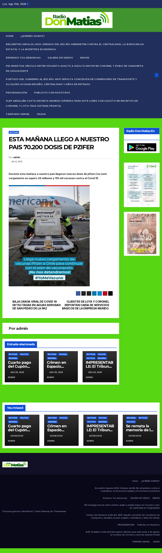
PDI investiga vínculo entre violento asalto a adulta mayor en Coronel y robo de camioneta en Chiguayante (74, 68)
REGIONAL (13, 358)
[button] (152, 75)
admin (16, 157)
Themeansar (59, 511)
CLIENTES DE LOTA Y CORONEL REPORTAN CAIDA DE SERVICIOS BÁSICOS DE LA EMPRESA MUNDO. (85, 305)
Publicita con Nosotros (52, 92)
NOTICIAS (14, 132)
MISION (84, 57)
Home (9, 36)
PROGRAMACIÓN (16, 92)
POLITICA (24, 354)
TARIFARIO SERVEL (18, 114)
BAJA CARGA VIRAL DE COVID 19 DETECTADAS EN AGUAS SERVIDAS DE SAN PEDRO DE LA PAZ (36, 305)
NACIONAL (131, 418)
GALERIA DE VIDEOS (60, 57)
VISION (41, 114)
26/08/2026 (17, 436)
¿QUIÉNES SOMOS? (32, 36)
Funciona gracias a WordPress (18, 511)
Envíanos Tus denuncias (23, 57)
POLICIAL (63, 354)
